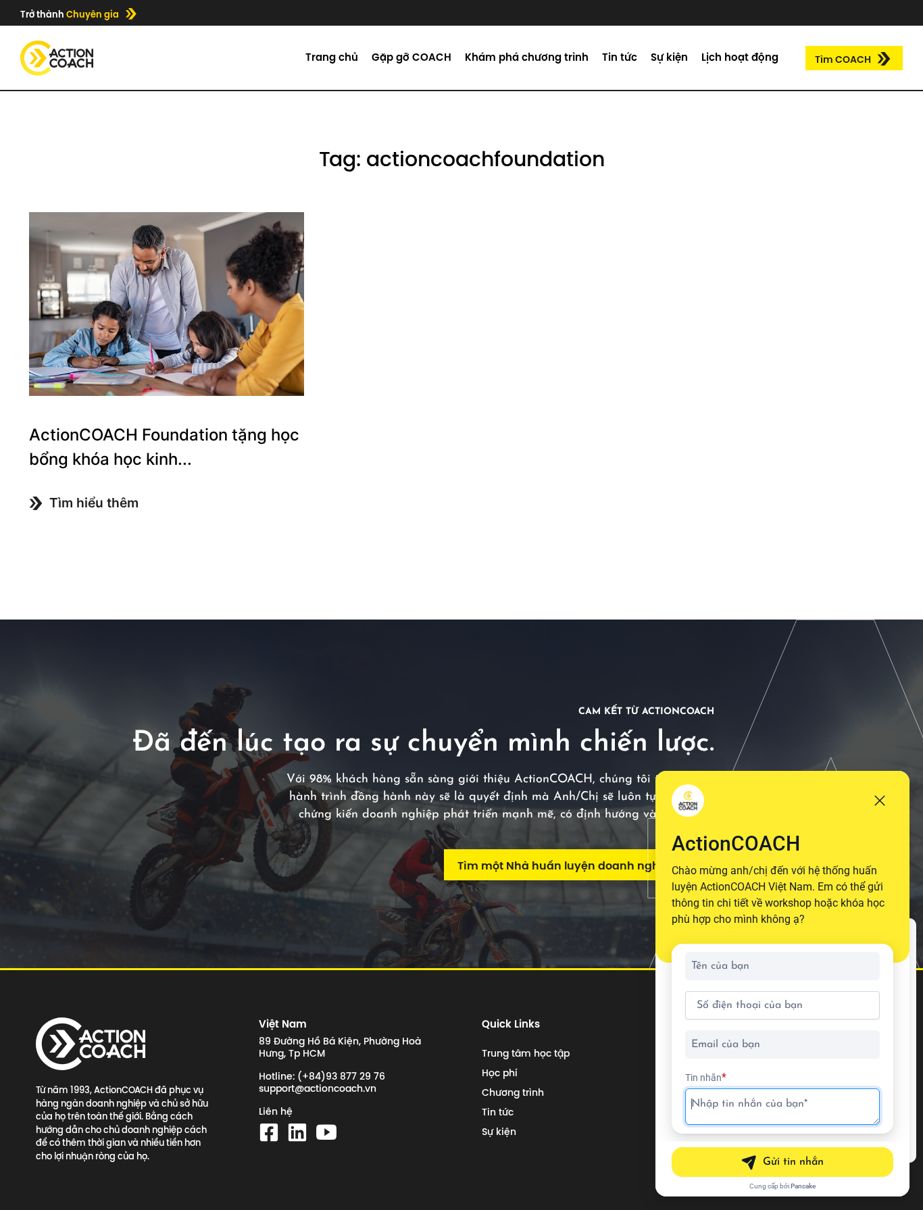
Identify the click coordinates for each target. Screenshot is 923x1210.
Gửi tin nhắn (793, 1162)
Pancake (803, 1186)
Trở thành (69, 14)
